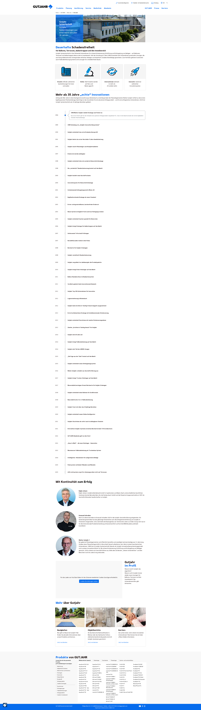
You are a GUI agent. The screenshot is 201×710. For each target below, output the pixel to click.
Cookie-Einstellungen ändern (89, 581)
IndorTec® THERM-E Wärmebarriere (110, 686)
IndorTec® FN (109, 674)
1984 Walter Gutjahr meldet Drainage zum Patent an (86, 112)
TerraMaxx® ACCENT (137, 664)
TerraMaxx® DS (136, 668)
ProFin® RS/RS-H (124, 681)
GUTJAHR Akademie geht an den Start (79, 436)
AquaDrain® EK (82, 668)
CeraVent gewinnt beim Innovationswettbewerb (82, 284)
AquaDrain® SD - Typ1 (84, 688)
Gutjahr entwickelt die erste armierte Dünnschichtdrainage (85, 161)
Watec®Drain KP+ (137, 685)
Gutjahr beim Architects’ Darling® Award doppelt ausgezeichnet (87, 305)
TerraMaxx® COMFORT (138, 666)
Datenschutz (105, 708)
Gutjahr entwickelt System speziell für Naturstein (83, 219)
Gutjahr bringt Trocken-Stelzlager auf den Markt (82, 378)
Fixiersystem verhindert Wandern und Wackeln (81, 465)
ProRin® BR (122, 690)
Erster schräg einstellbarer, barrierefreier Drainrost (83, 204)
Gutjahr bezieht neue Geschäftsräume (79, 175)
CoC (113, 708)
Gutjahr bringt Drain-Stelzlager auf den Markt (81, 269)
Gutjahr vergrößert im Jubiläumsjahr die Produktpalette (85, 262)
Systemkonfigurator (123, 3)
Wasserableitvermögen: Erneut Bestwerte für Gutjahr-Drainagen (87, 385)
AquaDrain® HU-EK (83, 681)
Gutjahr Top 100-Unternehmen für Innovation (81, 291)
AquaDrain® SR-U (96, 664)
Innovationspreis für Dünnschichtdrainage (80, 183)
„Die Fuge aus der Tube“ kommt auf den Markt (82, 356)
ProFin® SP (122, 683)
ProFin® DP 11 (123, 673)
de (164, 3)
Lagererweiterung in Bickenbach (77, 298)
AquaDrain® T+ (96, 666)
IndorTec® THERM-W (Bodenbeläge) (110, 690)
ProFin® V (122, 685)
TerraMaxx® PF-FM (137, 673)
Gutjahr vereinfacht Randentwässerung (79, 255)
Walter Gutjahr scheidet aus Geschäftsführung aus (83, 371)
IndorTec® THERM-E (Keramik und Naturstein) (112, 683)
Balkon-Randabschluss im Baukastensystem (81, 277)
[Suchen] (167, 2)
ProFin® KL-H (123, 679)
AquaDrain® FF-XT (83, 670)
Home (57, 12)
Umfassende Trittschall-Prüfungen (78, 233)
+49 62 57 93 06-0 (112, 706)
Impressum (98, 708)
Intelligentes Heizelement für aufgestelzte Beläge (83, 457)
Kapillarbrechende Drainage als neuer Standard (82, 197)
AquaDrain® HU (82, 679)
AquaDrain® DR (82, 666)
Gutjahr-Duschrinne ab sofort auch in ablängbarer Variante (85, 421)
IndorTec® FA (95, 690)
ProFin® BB (122, 664)
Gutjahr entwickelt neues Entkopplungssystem (82, 363)
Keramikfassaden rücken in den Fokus (79, 240)
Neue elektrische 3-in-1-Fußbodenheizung (80, 400)
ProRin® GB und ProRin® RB (126, 692)
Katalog (156, 3)
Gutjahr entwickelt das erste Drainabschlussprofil (83, 132)
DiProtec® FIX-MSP (96, 679)
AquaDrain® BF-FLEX (84, 664)
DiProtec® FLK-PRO (97, 681)
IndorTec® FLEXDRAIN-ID (112, 668)
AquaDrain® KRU (83, 685)
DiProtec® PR (95, 685)
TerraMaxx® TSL (136, 681)
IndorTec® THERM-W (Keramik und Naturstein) (112, 694)
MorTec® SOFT (109, 701)
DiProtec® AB (95, 675)
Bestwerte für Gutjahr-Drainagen (78, 248)
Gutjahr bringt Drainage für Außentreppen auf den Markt (85, 226)
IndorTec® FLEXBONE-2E (98, 692)
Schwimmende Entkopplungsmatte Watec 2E (81, 190)
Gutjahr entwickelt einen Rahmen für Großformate (83, 392)
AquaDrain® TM (96, 670)
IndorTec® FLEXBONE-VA (111, 664)
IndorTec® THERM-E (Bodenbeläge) (110, 679)
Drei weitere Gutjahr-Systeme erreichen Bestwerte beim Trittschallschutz (90, 428)
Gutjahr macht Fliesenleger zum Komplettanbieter (83, 146)
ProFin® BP (122, 668)
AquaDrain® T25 (96, 668)
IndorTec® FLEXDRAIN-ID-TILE (112, 671)
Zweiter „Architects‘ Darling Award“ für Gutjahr (82, 327)
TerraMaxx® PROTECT (138, 675)
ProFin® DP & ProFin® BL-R (126, 670)
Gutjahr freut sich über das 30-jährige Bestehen (82, 407)
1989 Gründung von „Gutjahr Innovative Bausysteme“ (84, 125)
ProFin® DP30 (123, 675)
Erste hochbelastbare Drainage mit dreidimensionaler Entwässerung (88, 313)
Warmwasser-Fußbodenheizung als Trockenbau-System (84, 450)
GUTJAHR (63, 12)
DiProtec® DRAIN (96, 677)
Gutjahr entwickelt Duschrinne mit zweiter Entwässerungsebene (87, 320)
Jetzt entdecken (62, 642)
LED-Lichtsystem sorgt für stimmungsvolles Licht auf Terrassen (87, 472)
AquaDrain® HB (82, 677)
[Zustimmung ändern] (5, 705)
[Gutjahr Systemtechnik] (43, 7)
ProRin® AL (122, 688)
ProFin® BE (122, 666)
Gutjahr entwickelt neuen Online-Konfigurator (81, 414)
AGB (110, 708)
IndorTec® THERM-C (110, 676)
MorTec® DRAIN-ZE (110, 699)
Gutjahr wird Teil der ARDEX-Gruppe (78, 349)
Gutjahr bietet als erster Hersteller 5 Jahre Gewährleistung (85, 139)
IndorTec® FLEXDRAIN (111, 666)
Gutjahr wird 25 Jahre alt (75, 334)
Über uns (69, 12)
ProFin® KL (122, 677)
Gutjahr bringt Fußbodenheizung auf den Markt (82, 342)
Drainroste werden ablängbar (76, 154)
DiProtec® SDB (95, 688)
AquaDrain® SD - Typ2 (84, 690)
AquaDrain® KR (82, 683)
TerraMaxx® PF (136, 670)
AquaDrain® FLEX (83, 673)
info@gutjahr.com (122, 706)
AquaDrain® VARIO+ (97, 673)
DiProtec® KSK (95, 683)
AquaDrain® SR (82, 692)
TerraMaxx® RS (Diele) (138, 677)
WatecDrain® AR (137, 683)
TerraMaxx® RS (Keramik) (139, 679)
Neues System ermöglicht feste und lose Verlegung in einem (86, 211)
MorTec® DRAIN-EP (110, 697)
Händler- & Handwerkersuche (141, 3)
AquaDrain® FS (82, 675)
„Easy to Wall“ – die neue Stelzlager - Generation (82, 443)
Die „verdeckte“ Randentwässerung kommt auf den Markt (85, 168)
